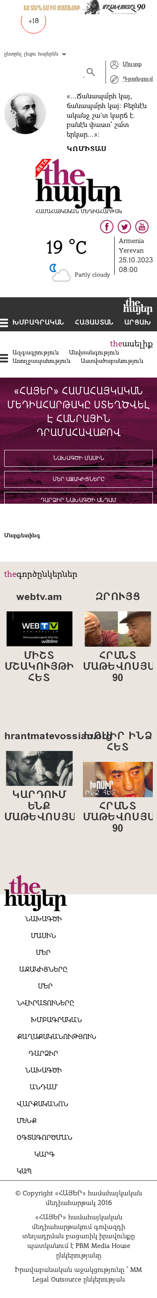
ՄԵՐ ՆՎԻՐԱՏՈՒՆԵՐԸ (45, 995)
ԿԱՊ (24, 1171)
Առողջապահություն (41, 361)
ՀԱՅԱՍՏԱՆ (94, 323)
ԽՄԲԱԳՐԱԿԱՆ (38, 323)
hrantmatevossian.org (39, 736)
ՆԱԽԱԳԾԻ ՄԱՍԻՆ (78, 458)
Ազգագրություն (36, 353)
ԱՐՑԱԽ (137, 323)
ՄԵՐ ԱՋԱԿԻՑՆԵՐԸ (79, 479)
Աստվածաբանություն (112, 361)
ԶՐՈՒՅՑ (117, 597)
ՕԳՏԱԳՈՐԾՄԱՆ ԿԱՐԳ (44, 1146)
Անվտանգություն (94, 353)
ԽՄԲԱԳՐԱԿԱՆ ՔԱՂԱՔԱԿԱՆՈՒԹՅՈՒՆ (56, 1029)
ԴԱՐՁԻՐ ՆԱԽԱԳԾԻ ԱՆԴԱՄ (78, 500)
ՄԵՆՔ (27, 1121)
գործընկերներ (46, 575)
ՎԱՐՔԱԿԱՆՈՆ (42, 1104)
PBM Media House (103, 1246)
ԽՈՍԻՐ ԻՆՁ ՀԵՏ (118, 742)
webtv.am (39, 597)
